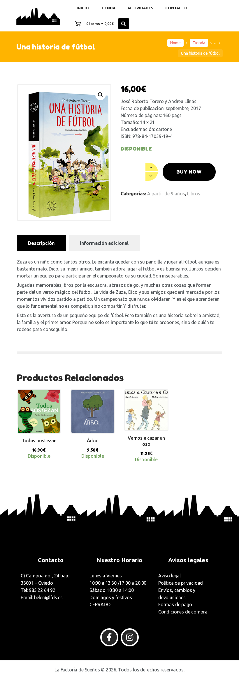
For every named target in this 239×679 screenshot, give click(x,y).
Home (175, 42)
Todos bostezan (39, 440)
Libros (193, 193)
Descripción (41, 243)
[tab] (41, 243)
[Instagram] (130, 637)
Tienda (199, 42)
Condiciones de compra (182, 611)
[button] (100, 95)
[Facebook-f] (109, 637)
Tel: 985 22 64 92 (38, 590)
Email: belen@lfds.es (42, 597)
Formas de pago (175, 604)
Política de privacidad (180, 583)
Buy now (189, 172)
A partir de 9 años (166, 193)
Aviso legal (169, 575)
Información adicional (104, 243)
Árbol (93, 440)
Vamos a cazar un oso (146, 441)
